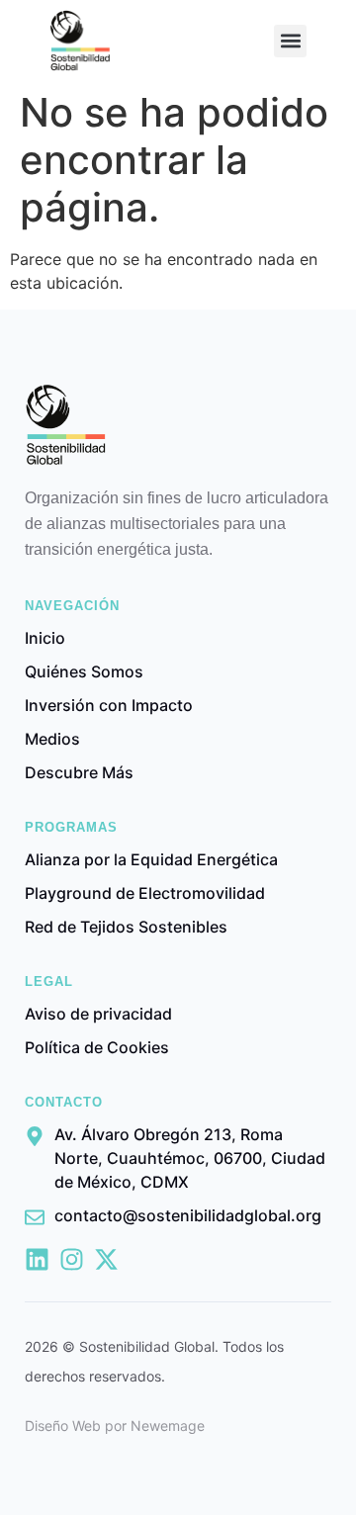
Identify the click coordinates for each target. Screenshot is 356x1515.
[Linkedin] (37, 1259)
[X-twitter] (106, 1259)
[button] (290, 41)
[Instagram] (71, 1259)
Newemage (168, 1425)
